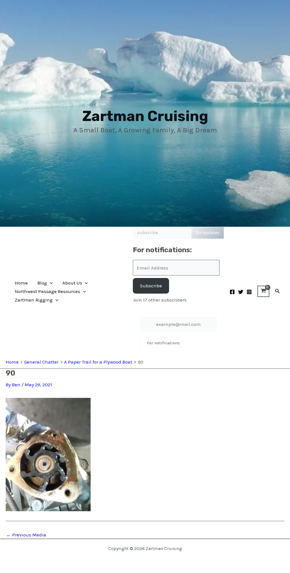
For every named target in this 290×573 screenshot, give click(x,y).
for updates (207, 232)
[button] (50, 283)
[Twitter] (240, 291)
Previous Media (26, 534)
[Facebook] (232, 291)
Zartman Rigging (34, 300)
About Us (72, 283)
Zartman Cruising (145, 116)
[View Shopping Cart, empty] (263, 291)
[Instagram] (249, 291)
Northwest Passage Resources (47, 291)
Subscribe (151, 285)
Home (21, 283)
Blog (42, 283)
